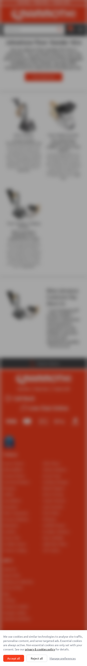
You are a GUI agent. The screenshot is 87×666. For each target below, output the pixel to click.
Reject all (37, 658)
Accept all (13, 658)
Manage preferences (63, 658)
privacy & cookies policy (40, 649)
